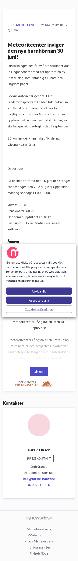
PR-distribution (39, 535)
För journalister (39, 547)
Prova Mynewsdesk (39, 541)
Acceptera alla (39, 300)
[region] (39, 280)
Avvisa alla (39, 291)
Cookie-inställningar (39, 309)
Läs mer (39, 371)
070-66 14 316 (39, 485)
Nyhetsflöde (39, 553)
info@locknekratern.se (39, 478)
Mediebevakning (39, 529)
